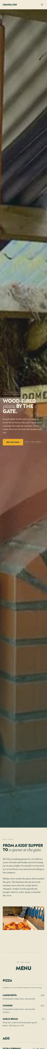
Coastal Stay (10, 4)
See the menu (13, 442)
